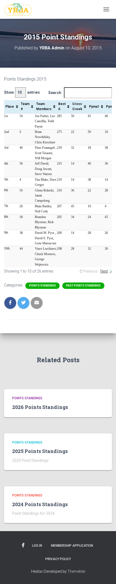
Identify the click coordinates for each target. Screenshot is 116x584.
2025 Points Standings (40, 451)
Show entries (22, 92)
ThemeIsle (76, 571)
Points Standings (42, 285)
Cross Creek (77, 106)
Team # (25, 106)
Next (104, 271)
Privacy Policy (58, 559)
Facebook (23, 545)
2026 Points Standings (40, 407)
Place (9, 106)
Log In (37, 545)
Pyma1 (94, 106)
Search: (55, 92)
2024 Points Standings (40, 504)
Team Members (44, 106)
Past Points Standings (83, 285)
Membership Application (72, 545)
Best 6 (62, 106)
